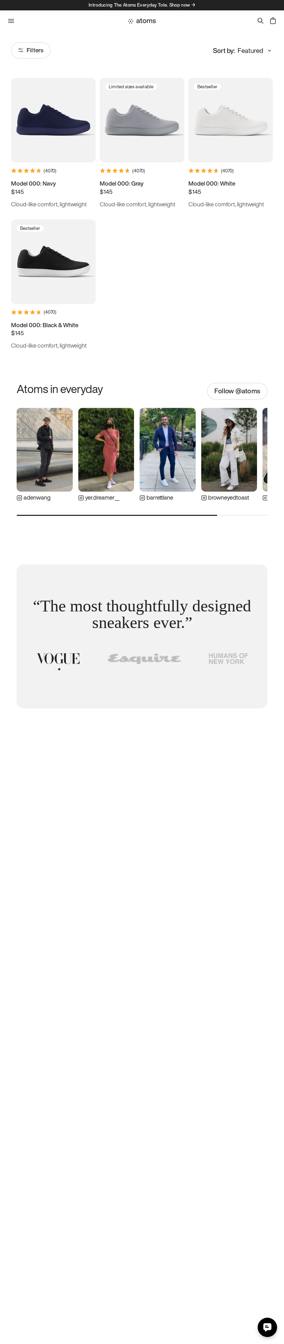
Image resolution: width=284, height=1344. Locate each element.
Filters (35, 50)
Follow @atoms (237, 391)
